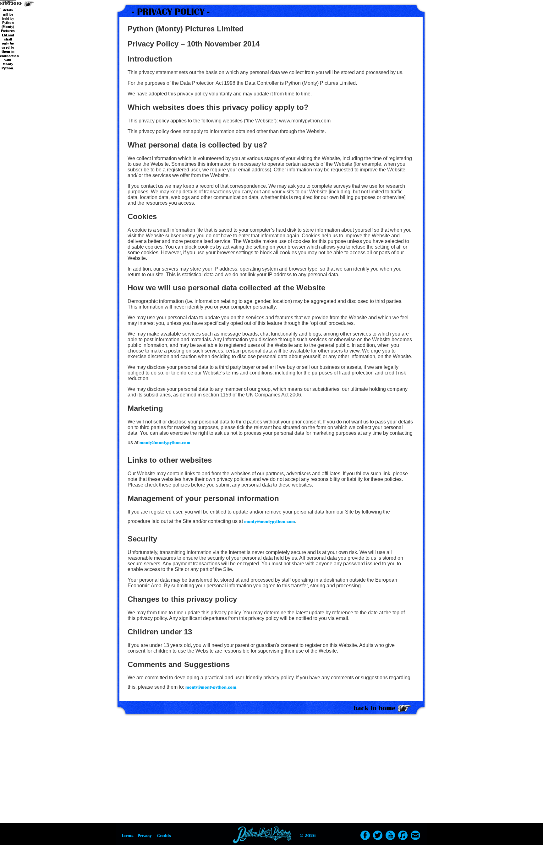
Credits (164, 835)
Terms (127, 835)
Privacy (144, 835)
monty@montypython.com (165, 442)
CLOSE (8, 2)
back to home (374, 708)
